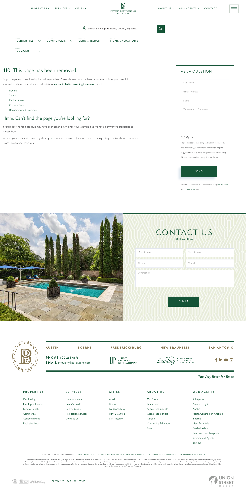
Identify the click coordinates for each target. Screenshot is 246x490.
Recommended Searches (22, 110)
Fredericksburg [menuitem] (117, 409)
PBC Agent (23, 51)
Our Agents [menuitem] (188, 8)
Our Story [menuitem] (152, 399)
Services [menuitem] (61, 8)
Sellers (12, 95)
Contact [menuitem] (210, 8)
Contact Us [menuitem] (72, 418)
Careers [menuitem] (151, 418)
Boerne (85, 347)
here (52, 138)
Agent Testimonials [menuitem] (157, 409)
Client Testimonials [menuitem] (157, 414)
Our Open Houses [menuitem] (33, 404)
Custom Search (17, 105)
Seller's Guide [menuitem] (73, 409)
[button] (161, 29)
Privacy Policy (223, 185)
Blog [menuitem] (149, 428)
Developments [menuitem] (74, 399)
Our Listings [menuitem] (29, 399)
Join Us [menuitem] (197, 443)
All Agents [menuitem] (198, 399)
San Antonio (221, 347)
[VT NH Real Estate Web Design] (221, 481)
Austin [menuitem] (112, 399)
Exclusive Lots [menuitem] (31, 423)
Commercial (56, 41)
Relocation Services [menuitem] (76, 414)
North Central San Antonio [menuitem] (208, 414)
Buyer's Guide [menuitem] (73, 404)
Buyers (13, 90)
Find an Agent (17, 100)
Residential (24, 41)
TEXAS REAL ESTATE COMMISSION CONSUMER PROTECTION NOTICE (176, 455)
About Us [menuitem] (165, 8)
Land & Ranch (89, 41)
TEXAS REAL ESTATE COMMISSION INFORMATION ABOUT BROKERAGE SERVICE (112, 455)
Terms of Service (189, 189)
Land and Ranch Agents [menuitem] (206, 433)
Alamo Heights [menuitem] (201, 404)
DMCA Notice (77, 481)
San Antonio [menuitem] (116, 418)
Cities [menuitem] (79, 8)
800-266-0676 (184, 239)
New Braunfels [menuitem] (117, 414)
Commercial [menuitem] (29, 414)
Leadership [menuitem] (153, 404)
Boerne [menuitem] (113, 404)
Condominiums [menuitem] (31, 418)
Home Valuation (123, 41)
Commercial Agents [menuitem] (203, 438)
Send (199, 171)
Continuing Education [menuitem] (159, 423)
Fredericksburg (126, 347)
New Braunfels (175, 347)
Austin (52, 347)
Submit (183, 301)
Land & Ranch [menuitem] (30, 409)
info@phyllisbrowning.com (74, 362)
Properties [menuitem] (39, 8)
